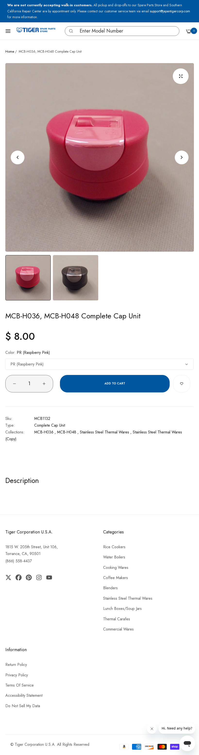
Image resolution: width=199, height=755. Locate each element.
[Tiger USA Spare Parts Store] (36, 31)
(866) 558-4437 (18, 561)
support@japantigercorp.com (170, 11)
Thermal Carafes (116, 619)
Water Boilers (114, 557)
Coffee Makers (115, 578)
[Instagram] (39, 577)
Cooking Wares (115, 567)
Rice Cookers (114, 547)
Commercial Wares (118, 629)
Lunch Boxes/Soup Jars (122, 608)
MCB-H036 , (45, 432)
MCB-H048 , (68, 432)
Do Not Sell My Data (22, 706)
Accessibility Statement (23, 695)
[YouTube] (49, 577)
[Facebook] (18, 577)
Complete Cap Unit (49, 425)
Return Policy (16, 664)
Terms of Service (19, 685)
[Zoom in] (181, 76)
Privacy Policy (16, 675)
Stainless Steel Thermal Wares (127, 598)
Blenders (110, 588)
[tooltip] (70, 31)
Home (9, 51)
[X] (9, 577)
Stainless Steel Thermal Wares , (106, 432)
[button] (71, 31)
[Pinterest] (29, 577)
